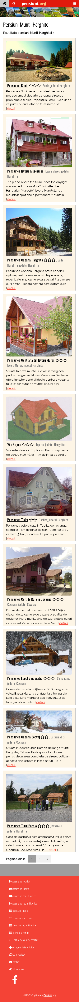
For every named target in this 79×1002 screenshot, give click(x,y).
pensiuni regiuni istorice (24, 925)
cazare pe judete (20, 889)
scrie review (18, 954)
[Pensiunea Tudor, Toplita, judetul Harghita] (39, 491)
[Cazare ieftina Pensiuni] (4, 3)
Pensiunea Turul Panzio (22, 825)
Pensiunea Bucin (17, 85)
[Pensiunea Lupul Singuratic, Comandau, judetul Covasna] (39, 652)
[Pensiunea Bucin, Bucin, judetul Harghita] (39, 61)
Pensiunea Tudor (17, 519)
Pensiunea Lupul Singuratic (24, 678)
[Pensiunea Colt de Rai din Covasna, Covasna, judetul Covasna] (39, 571)
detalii (11, 108)
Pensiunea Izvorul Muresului (25, 171)
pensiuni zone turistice (23, 918)
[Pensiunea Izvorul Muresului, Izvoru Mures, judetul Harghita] (39, 142)
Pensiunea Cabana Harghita (25, 259)
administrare (18, 969)
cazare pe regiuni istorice (24, 903)
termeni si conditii (21, 933)
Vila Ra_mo (14, 444)
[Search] (13, 3)
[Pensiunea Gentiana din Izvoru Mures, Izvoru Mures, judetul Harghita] (39, 326)
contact (15, 962)
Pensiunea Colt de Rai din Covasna (29, 599)
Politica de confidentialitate (25, 940)
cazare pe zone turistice (24, 896)
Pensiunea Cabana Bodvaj (23, 736)
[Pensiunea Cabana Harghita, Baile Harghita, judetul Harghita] (39, 232)
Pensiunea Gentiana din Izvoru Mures (30, 360)
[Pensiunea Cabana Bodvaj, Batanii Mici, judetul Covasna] (39, 721)
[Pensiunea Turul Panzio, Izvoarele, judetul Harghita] (39, 797)
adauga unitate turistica (23, 947)
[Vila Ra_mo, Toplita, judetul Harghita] (39, 418)
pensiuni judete (20, 910)
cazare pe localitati (21, 881)
